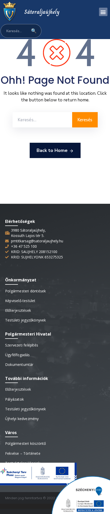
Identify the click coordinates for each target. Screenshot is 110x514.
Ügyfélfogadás (17, 354)
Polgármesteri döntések (25, 291)
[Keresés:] (42, 119)
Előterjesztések (18, 310)
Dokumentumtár (19, 364)
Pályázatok (14, 399)
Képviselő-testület (20, 300)
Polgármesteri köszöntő (25, 443)
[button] (103, 12)
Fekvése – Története (22, 453)
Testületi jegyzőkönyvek (25, 320)
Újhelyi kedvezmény (22, 418)
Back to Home (52, 150)
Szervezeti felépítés (21, 345)
